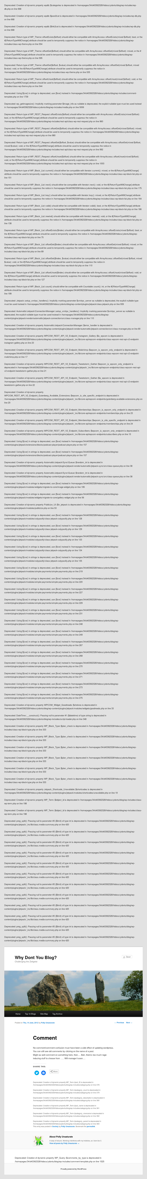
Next (129, 1022)
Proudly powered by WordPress (73, 1169)
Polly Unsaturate (48, 1022)
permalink (91, 1126)
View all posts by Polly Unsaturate (64, 1143)
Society (55, 1126)
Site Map (44, 1013)
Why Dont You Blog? (36, 957)
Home (18, 1013)
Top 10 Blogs (30, 1013)
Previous (119, 1022)
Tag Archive (57, 1013)
